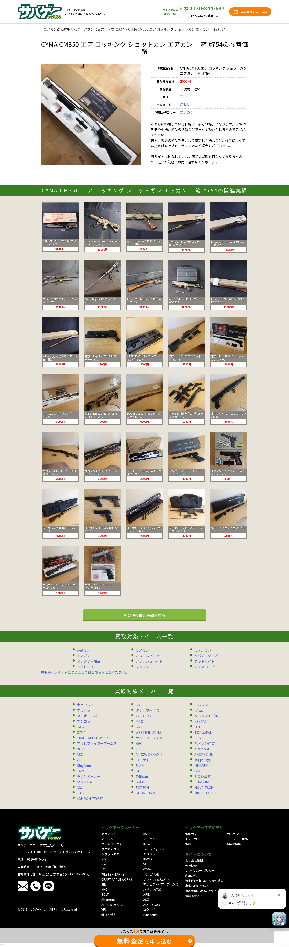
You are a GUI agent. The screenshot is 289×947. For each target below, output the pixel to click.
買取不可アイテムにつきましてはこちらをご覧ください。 (85, 672)
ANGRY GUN (203, 754)
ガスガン (142, 650)
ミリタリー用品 (88, 661)
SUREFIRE (202, 781)
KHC (139, 743)
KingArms (84, 765)
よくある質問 (194, 860)
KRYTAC (200, 721)
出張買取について (197, 886)
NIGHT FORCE (205, 792)
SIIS (197, 737)
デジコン (83, 721)
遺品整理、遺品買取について (204, 891)
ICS (79, 787)
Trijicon (142, 776)
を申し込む (144, 940)
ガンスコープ (204, 666)
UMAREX (201, 765)
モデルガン (202, 650)
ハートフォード (147, 715)
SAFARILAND (145, 792)
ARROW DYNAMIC (149, 754)
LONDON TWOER (90, 798)
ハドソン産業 (204, 743)
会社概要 (191, 865)
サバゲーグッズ (206, 655)
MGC (139, 721)
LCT (197, 726)
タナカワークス (147, 710)
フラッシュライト (149, 661)
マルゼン (83, 710)
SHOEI (141, 781)
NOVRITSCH (203, 787)
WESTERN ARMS (148, 732)
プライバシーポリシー (200, 870)
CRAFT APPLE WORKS (94, 737)
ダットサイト (204, 661)
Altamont (201, 748)
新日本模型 (202, 759)
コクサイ (142, 759)
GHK (139, 770)
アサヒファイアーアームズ (97, 743)
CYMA (184, 104)
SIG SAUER (202, 776)
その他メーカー (88, 776)
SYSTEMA (84, 781)
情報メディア (194, 896)
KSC (139, 704)
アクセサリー (87, 666)
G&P (197, 770)
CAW (80, 770)
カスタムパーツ (147, 655)
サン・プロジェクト (151, 737)
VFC (80, 759)
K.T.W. (198, 710)
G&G (80, 726)
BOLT (81, 748)
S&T (139, 726)
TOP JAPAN (203, 732)
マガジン (142, 666)
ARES (140, 748)
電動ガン (83, 650)
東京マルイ (85, 704)
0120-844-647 (207, 8)
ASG (80, 754)
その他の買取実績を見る (144, 615)
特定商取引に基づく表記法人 (204, 881)
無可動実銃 (234, 844)
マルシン (201, 704)
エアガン (187, 112)
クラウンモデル (206, 715)
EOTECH (142, 787)
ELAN (140, 765)
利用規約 (191, 875)
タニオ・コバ (87, 715)
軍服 (188, 844)
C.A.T (80, 792)
